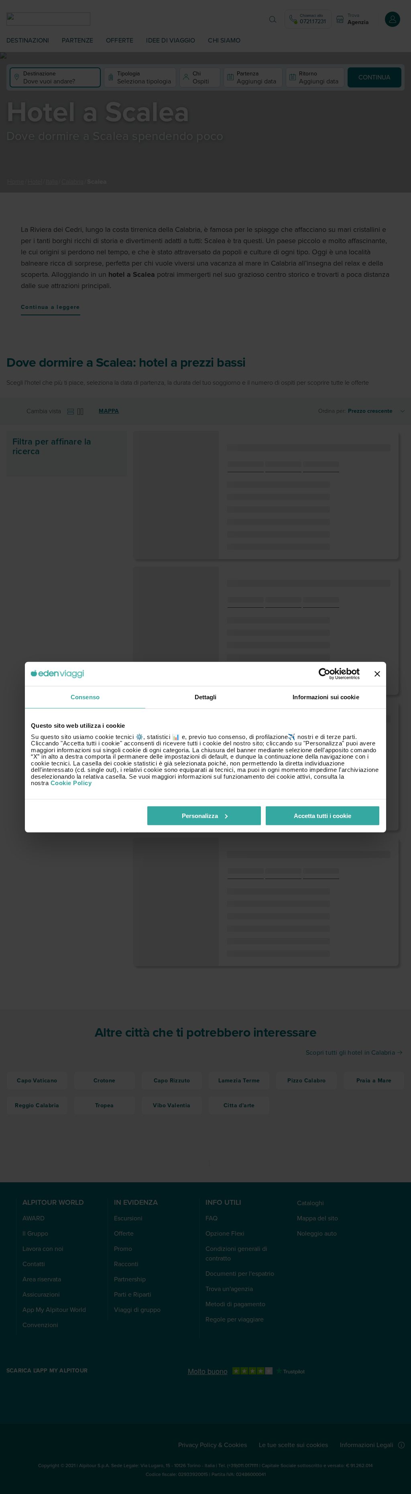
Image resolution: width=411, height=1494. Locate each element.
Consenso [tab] (85, 697)
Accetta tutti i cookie (322, 815)
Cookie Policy (71, 782)
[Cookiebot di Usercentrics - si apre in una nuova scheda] (324, 674)
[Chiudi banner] (377, 674)
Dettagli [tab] (206, 697)
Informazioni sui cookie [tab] (326, 697)
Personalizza (200, 815)
